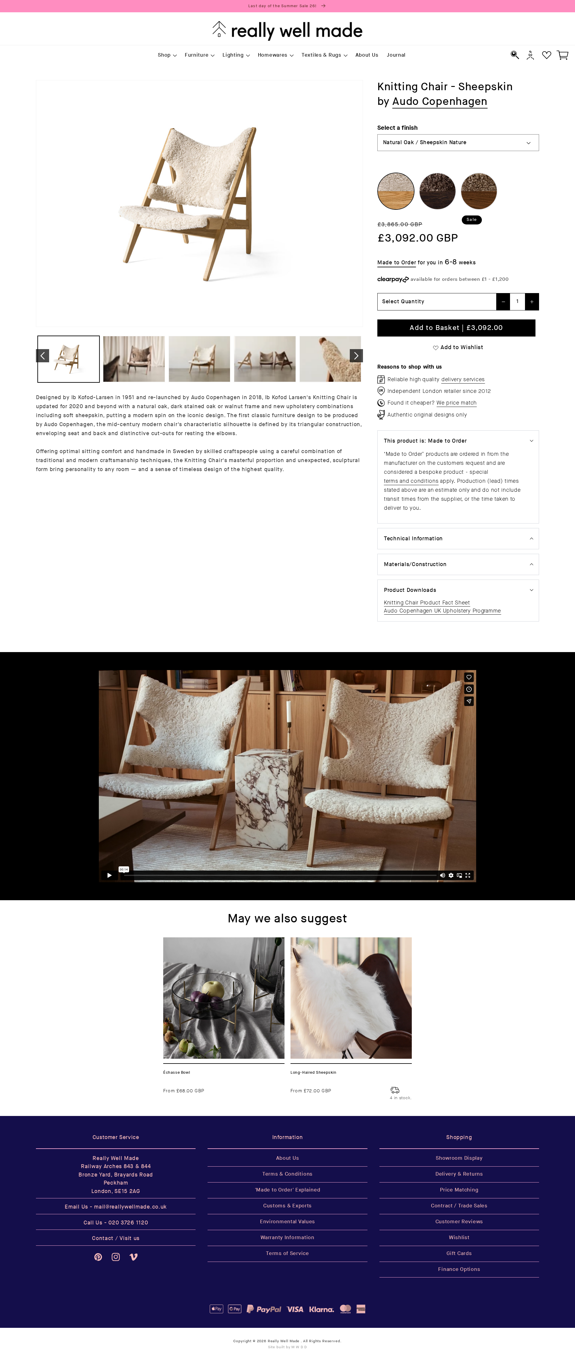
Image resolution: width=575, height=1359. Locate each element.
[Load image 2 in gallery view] (134, 359)
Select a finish (397, 128)
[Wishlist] (547, 55)
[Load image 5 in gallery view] (330, 359)
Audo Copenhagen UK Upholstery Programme (442, 610)
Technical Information (413, 539)
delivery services (463, 379)
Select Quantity (403, 301)
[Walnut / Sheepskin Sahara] (479, 191)
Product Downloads (410, 590)
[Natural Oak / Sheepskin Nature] (395, 191)
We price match (457, 402)
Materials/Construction (415, 564)
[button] (167, 55)
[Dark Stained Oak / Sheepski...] (437, 191)
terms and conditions (411, 481)
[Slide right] (356, 355)
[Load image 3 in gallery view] (199, 359)
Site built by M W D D (287, 1347)
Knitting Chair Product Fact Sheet (427, 602)
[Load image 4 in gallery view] (265, 359)
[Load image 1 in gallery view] (68, 359)
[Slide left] (42, 355)
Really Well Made (283, 1341)
